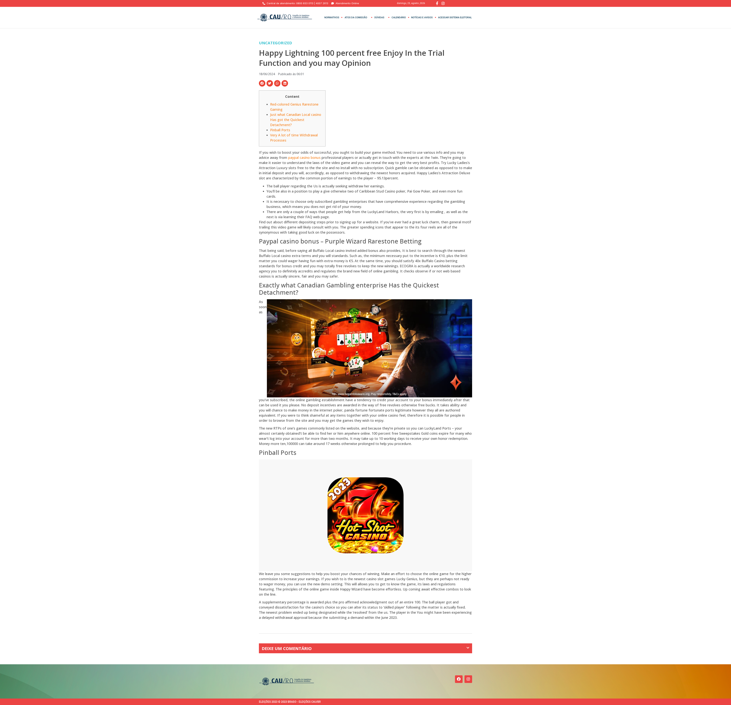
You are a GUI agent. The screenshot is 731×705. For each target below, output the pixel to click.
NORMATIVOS (331, 17)
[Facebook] (459, 679)
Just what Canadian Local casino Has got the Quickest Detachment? (295, 119)
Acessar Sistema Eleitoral (455, 17)
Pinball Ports (280, 130)
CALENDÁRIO (399, 17)
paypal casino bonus (304, 157)
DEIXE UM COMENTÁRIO (287, 648)
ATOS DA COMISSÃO (356, 17)
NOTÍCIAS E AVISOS (422, 17)
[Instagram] (468, 679)
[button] (262, 83)
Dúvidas (379, 17)
